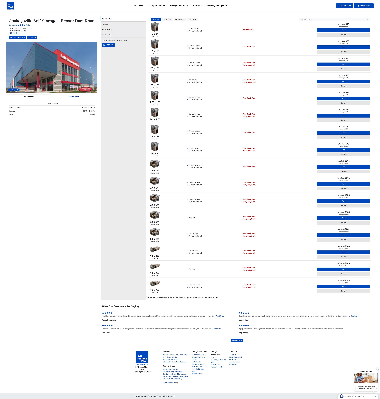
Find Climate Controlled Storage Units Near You (198, 364)
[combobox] (334, 19)
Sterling (166, 374)
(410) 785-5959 (344, 6)
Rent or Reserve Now (17, 37)
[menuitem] (139, 6)
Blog (212, 357)
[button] (13, 67)
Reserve (344, 35)
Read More (220, 316)
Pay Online (365, 6)
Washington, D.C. (169, 362)
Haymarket (178, 372)
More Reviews (237, 340)
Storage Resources (179, 6)
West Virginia (181, 362)
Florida (172, 355)
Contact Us (32, 37)
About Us (197, 6)
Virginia (176, 359)
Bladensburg (181, 374)
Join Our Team (234, 362)
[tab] (123, 19)
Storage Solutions (157, 6)
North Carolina (172, 357)
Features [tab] (107, 29)
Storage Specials (216, 367)
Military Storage (196, 374)
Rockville (169, 379)
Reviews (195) (19, 25)
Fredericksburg (168, 372)
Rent (343, 30)
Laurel (181, 376)
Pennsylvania (168, 359)
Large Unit (192, 19)
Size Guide (109, 45)
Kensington (167, 376)
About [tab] (105, 24)
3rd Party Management (217, 6)
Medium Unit (179, 19)
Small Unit (167, 19)
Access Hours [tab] (73, 96)
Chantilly (175, 369)
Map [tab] (107, 35)
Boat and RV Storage (198, 355)
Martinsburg (178, 379)
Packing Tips (215, 364)
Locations (138, 6)
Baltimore (173, 374)
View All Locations (169, 383)
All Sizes (156, 19)
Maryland (179, 355)
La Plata (175, 376)
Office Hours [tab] (29, 96)
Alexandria (167, 369)
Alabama (166, 355)
